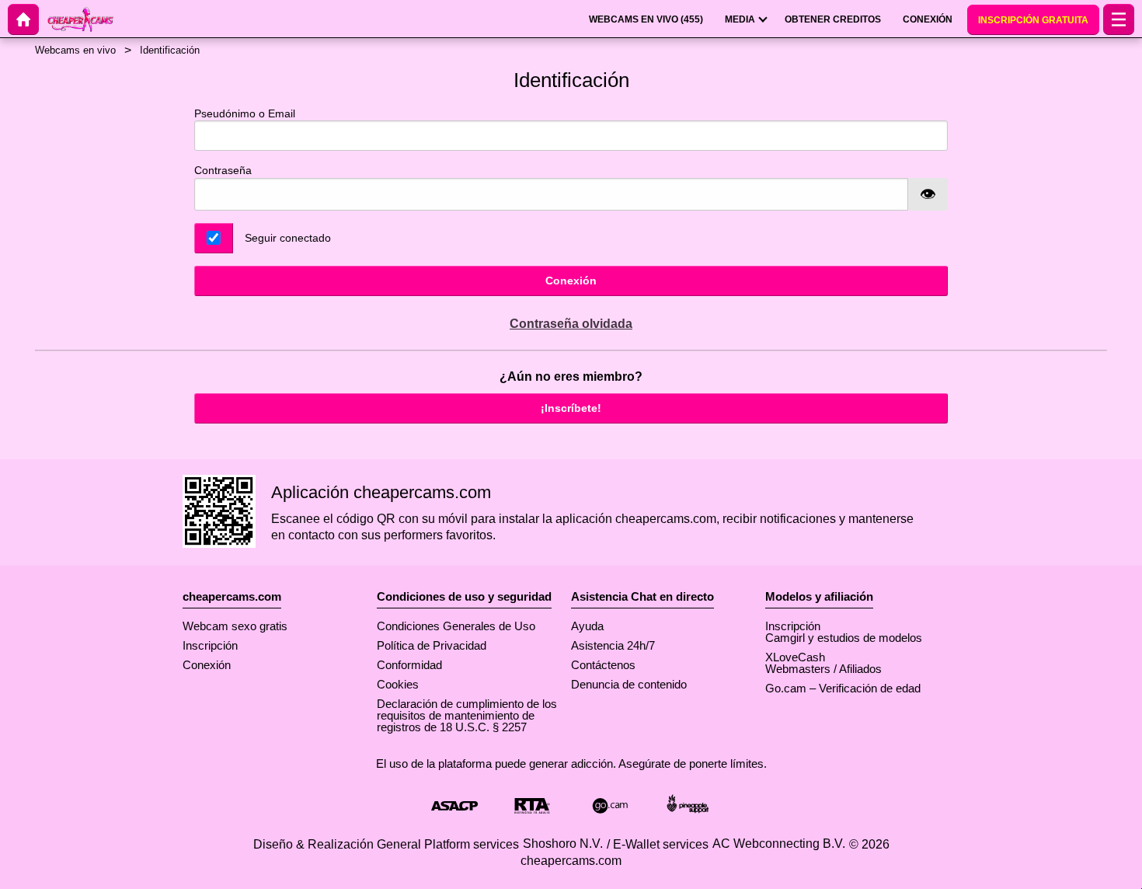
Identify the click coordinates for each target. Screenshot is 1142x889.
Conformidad (409, 664)
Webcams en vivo (75, 50)
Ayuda (587, 626)
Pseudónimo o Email (244, 113)
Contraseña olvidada (571, 323)
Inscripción (210, 645)
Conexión (571, 280)
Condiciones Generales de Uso (456, 626)
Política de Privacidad (431, 645)
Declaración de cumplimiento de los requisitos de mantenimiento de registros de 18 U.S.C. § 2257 (467, 715)
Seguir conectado (288, 238)
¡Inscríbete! (571, 408)
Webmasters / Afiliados (823, 668)
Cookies (398, 684)
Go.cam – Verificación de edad (843, 688)
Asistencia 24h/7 (613, 645)
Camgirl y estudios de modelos (843, 637)
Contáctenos (603, 664)
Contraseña (223, 170)
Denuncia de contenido (629, 684)
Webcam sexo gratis (235, 626)
